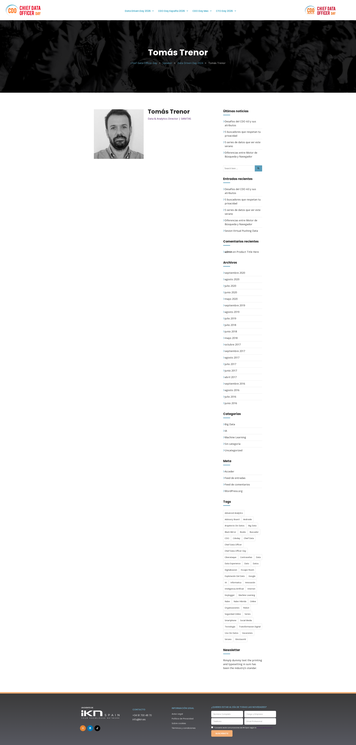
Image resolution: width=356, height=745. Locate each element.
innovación (250, 582)
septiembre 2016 (235, 383)
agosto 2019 (232, 312)
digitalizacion (231, 569)
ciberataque (230, 557)
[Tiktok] (97, 728)
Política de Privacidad (264, 728)
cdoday (236, 538)
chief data (249, 538)
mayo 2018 (231, 338)
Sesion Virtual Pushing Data (241, 230)
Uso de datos (231, 633)
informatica (235, 582)
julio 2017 (230, 364)
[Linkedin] (90, 728)
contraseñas (246, 557)
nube (227, 601)
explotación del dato (235, 576)
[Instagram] (83, 728)
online (253, 601)
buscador (254, 532)
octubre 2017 (233, 344)
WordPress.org (234, 491)
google (252, 576)
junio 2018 (231, 331)
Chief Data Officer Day (235, 550)
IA (226, 430)
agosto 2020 (232, 279)
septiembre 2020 (235, 272)
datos (256, 563)
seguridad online (233, 614)
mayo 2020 (231, 298)
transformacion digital (249, 626)
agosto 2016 (232, 390)
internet (251, 588)
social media (246, 620)
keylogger (230, 595)
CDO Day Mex (200, 11)
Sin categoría (232, 443)
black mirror (230, 532)
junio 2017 (231, 370)
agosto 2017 (232, 357)
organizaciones (232, 607)
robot (246, 607)
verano (228, 639)
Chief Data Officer (233, 544)
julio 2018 (230, 325)
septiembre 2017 (235, 351)
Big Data (230, 424)
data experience (233, 563)
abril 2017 (231, 377)
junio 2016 (231, 403)
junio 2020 (231, 292)
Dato (246, 563)
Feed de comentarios (237, 484)
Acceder (229, 471)
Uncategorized (233, 450)
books (243, 532)
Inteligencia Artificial (234, 588)
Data (258, 557)
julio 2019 (230, 318)
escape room (247, 569)
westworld (240, 639)
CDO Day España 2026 (171, 11)
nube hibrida (240, 601)
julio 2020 (230, 285)
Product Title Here (248, 251)
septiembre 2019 (235, 305)
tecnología (230, 626)
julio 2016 (230, 396)
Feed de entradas (235, 478)
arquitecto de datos (234, 525)
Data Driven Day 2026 (138, 11)
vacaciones (247, 633)
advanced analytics (234, 513)
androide (247, 519)
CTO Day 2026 (224, 11)
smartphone (230, 620)
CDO (227, 538)
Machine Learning (235, 437)
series (248, 614)
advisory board (232, 519)
